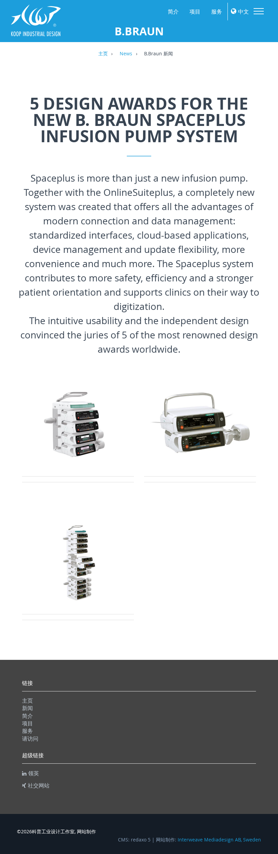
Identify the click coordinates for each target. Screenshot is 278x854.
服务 (216, 11)
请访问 (30, 738)
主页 (103, 54)
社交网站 (38, 785)
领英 (33, 773)
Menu (259, 11)
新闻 (27, 708)
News (126, 54)
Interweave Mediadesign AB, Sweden (219, 840)
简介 (173, 11)
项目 (195, 11)
